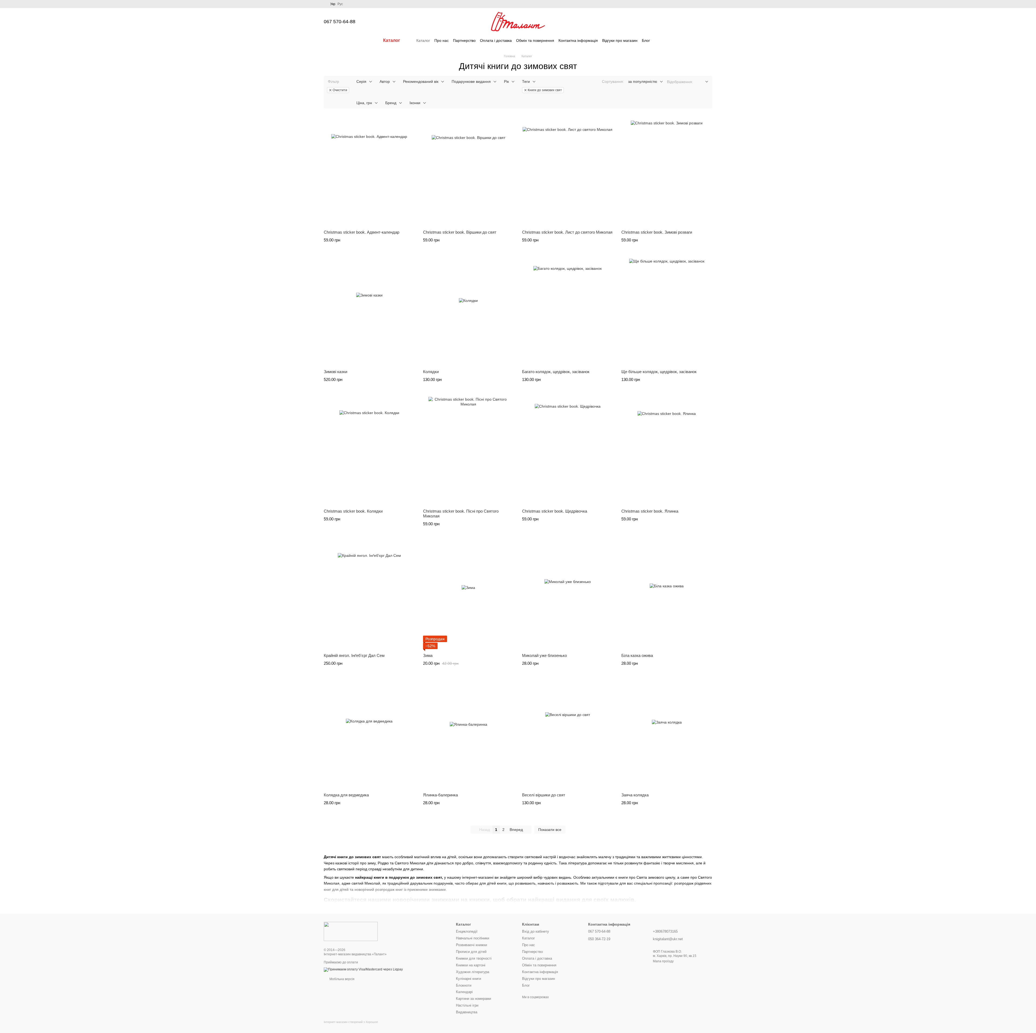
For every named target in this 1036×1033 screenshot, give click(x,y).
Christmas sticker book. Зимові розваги (656, 232)
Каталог (423, 40)
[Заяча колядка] (667, 735)
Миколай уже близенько (544, 655)
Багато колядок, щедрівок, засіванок (555, 371)
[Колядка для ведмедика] (369, 735)
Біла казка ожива (637, 655)
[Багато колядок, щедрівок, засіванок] (567, 311)
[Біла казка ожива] (667, 595)
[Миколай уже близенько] (567, 595)
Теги (526, 81)
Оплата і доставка (496, 40)
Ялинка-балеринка (440, 795)
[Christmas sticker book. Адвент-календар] (369, 172)
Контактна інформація (578, 40)
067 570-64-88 (339, 21)
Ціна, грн (364, 103)
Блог (646, 40)
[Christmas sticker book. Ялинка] (667, 451)
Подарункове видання (471, 81)
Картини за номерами (473, 999)
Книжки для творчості (474, 958)
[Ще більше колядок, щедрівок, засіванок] (667, 311)
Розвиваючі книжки (471, 945)
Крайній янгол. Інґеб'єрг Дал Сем (354, 655)
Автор (385, 81)
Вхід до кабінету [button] (535, 931)
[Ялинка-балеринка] (468, 735)
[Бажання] (680, 21)
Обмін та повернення (535, 40)
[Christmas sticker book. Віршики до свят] (468, 172)
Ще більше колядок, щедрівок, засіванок (659, 371)
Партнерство (464, 40)
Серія (361, 81)
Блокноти (463, 985)
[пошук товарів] (659, 40)
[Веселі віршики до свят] (567, 735)
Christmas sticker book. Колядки (353, 511)
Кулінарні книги (468, 979)
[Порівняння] (666, 21)
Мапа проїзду (663, 961)
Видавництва (466, 1012)
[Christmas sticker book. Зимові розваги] (667, 172)
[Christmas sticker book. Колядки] (369, 451)
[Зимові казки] (369, 311)
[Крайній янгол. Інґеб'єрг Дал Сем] (369, 595)
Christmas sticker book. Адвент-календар (361, 232)
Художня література (472, 972)
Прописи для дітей (471, 952)
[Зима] (468, 595)
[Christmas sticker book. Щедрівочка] (567, 451)
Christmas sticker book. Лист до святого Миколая (567, 232)
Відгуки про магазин (620, 40)
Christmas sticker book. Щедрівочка (554, 511)
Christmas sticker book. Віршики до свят (459, 232)
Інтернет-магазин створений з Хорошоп (351, 1022)
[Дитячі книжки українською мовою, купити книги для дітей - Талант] (351, 931)
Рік (506, 81)
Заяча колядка (635, 795)
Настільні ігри (467, 1005)
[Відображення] (702, 82)
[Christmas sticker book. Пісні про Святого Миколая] (468, 451)
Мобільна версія (342, 979)
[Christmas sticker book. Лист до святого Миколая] (567, 172)
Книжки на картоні (470, 965)
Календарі (464, 992)
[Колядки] (468, 311)
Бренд (390, 103)
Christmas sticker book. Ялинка (649, 511)
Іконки (415, 103)
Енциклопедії (467, 931)
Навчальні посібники (472, 938)
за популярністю (642, 81)
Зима (427, 655)
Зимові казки (335, 371)
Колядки (431, 371)
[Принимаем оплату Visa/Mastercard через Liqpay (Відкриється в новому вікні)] (363, 969)
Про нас (441, 40)
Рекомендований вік (420, 81)
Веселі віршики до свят (543, 795)
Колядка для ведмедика (346, 795)
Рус (340, 4)
